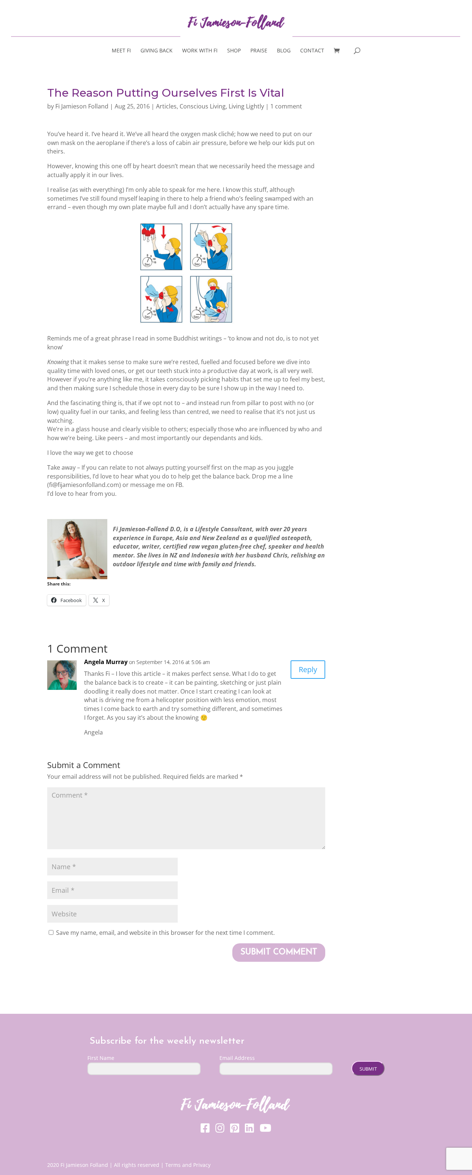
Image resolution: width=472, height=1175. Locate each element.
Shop (234, 51)
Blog (284, 51)
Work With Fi (200, 51)
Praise (258, 51)
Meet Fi (121, 51)
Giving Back (156, 51)
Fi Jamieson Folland (81, 106)
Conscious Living (203, 106)
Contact (312, 51)
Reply (308, 669)
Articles (166, 106)
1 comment (286, 106)
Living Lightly (246, 106)
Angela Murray (106, 662)
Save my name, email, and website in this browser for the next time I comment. (165, 933)
